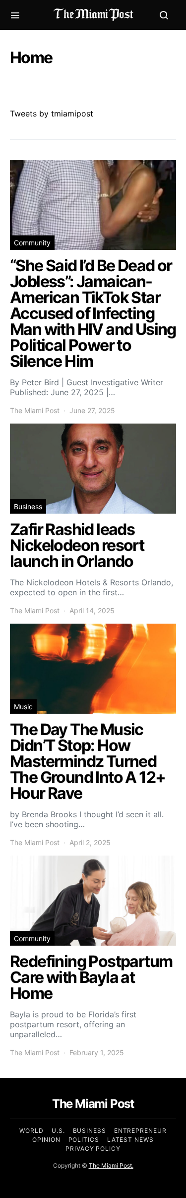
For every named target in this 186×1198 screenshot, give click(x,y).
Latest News (130, 1139)
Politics (83, 1139)
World (31, 1130)
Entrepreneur (140, 1130)
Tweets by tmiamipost (51, 113)
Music (23, 706)
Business (28, 506)
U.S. (58, 1130)
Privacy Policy (93, 1148)
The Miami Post (35, 410)
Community (32, 242)
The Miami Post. (111, 1165)
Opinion (46, 1139)
